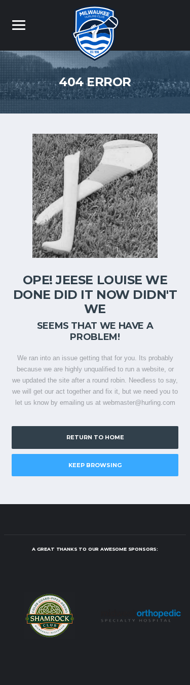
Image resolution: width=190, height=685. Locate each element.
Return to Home (95, 437)
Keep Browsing (95, 465)
